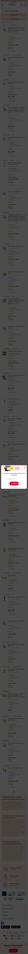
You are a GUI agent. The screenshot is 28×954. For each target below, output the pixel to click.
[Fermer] (25, 467)
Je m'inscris (14, 483)
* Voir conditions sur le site (14, 487)
